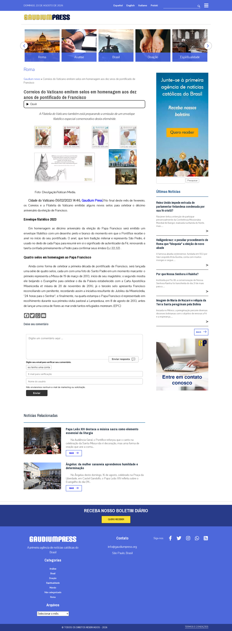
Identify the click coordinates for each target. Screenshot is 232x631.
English (130, 5)
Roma (29, 69)
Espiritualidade (53, 583)
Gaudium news (32, 79)
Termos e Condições (196, 626)
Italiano (142, 5)
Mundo (53, 587)
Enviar (36, 393)
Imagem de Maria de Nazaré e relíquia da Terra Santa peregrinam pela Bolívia (181, 302)
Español (118, 5)
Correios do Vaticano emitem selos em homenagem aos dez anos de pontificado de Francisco (80, 95)
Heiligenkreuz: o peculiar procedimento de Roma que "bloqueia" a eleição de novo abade (182, 244)
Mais (71, 453)
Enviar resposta (121, 359)
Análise (53, 568)
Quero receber (116, 519)
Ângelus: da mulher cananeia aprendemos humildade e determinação (102, 466)
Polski (154, 5)
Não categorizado (53, 592)
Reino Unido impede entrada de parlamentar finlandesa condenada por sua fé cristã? (180, 207)
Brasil (52, 573)
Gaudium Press (92, 200)
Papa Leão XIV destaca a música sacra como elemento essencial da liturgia (102, 431)
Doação (53, 578)
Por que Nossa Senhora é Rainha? (177, 274)
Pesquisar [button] (192, 180)
